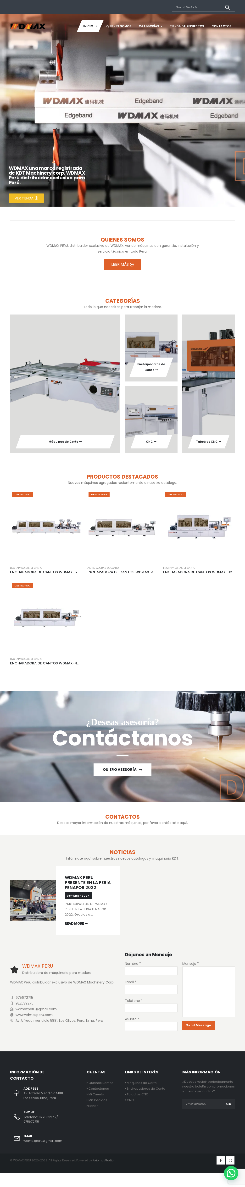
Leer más (74, 498)
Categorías (149, 26)
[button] (231, 1173)
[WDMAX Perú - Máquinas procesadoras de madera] (28, 26)
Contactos (221, 26)
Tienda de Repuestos (187, 26)
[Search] (227, 7)
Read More (75, 923)
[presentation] (4, 110)
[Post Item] (37, 900)
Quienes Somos (119, 26)
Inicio (88, 26)
